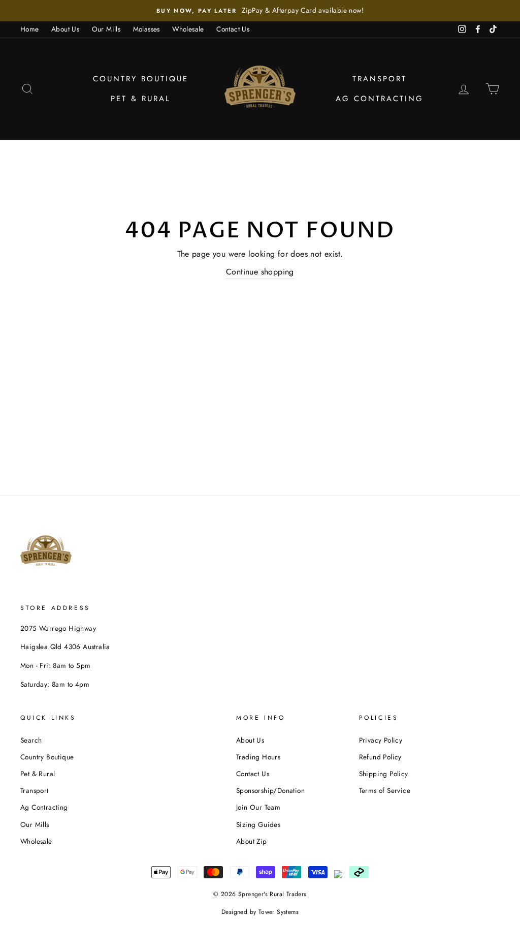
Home (29, 29)
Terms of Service (384, 790)
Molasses (146, 29)
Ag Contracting (380, 98)
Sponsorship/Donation (270, 790)
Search (31, 740)
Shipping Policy (383, 774)
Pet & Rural (141, 98)
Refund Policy (380, 757)
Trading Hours (258, 757)
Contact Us (232, 29)
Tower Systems (278, 911)
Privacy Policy (381, 740)
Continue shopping (260, 272)
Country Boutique (140, 78)
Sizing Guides (258, 824)
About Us (65, 29)
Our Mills (106, 29)
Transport (379, 78)
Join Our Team (258, 807)
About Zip (251, 841)
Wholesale (188, 29)
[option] (260, 10)
